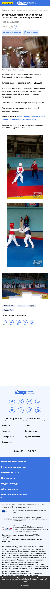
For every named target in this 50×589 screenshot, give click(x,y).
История (6, 431)
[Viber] (18, 322)
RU (16, 27)
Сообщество (31, 431)
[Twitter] (25, 322)
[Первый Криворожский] (26, 3)
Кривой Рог (8, 306)
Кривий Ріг (8, 310)
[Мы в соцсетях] (12, 401)
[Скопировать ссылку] (32, 322)
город (31, 306)
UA (11, 27)
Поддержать (7, 3)
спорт (21, 306)
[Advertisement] (25, 355)
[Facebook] (4, 322)
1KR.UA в (13, 32)
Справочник (7, 442)
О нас (27, 425)
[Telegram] (11, 322)
